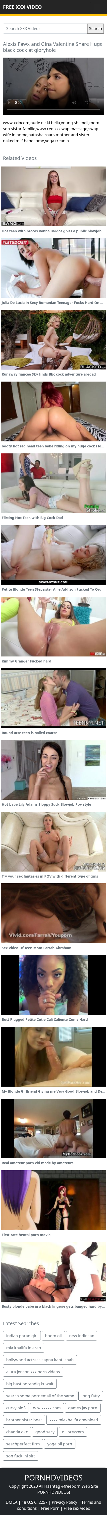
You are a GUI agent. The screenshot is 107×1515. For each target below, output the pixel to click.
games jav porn (82, 1408)
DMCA (11, 1502)
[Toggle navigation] (97, 7)
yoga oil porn (59, 1444)
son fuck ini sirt (20, 1456)
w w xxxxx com (47, 1408)
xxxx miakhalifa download (74, 1420)
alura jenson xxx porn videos (33, 1372)
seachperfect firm (23, 1444)
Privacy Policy (64, 1502)
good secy (44, 1432)
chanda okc (17, 1432)
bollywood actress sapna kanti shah (40, 1360)
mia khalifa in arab (23, 1348)
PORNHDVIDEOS (54, 1477)
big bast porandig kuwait (30, 1384)
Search (95, 28)
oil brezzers (73, 1432)
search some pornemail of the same (40, 1396)
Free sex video (77, 1508)
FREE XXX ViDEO (22, 7)
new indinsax (81, 1335)
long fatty (91, 1396)
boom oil (53, 1335)
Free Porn (50, 1508)
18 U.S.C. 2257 (35, 1502)
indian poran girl (22, 1335)
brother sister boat (24, 1420)
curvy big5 (16, 1408)
